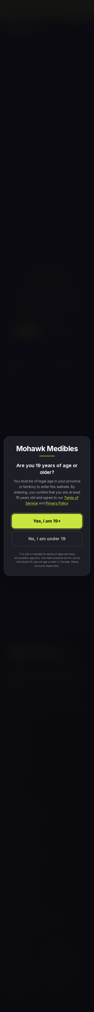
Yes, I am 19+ (47, 521)
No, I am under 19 (47, 538)
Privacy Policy (57, 503)
